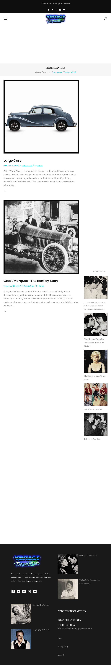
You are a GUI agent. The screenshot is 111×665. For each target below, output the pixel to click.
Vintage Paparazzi (42, 72)
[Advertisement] (55, 43)
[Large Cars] (41, 116)
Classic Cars (27, 165)
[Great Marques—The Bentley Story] (41, 237)
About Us (61, 655)
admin (40, 165)
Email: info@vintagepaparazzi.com (75, 628)
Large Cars (12, 160)
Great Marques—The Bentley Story (31, 281)
